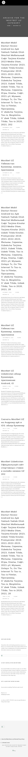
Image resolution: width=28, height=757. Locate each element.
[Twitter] (12, 733)
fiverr (18, 127)
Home (9, 25)
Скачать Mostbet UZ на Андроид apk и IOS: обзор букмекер (12, 422)
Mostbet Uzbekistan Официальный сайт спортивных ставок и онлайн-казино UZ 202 (12, 467)
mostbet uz (17, 25)
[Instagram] (16, 733)
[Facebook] (8, 733)
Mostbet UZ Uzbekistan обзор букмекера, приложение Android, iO (11, 377)
